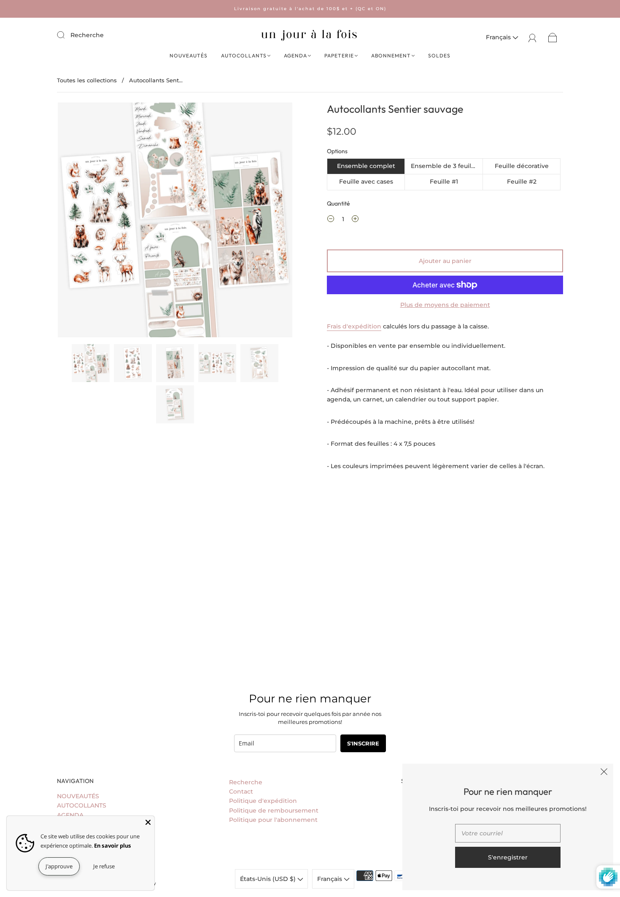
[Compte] (532, 37)
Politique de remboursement (273, 810)
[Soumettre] (66, 34)
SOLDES (439, 55)
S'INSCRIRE (363, 743)
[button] (81, 222)
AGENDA (295, 55)
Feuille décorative (522, 166)
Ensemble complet (366, 166)
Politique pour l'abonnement (273, 820)
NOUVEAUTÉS (189, 55)
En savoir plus (112, 845)
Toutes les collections (87, 80)
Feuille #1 (444, 181)
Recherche (87, 35)
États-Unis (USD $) (268, 879)
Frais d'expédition (354, 326)
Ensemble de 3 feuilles (445, 166)
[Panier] (552, 37)
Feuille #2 (521, 181)
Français (499, 37)
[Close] (148, 822)
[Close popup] (604, 773)
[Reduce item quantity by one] (330, 220)
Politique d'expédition (263, 801)
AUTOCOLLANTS (244, 55)
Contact (241, 791)
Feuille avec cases (366, 181)
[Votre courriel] (508, 833)
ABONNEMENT (391, 55)
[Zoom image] (175, 222)
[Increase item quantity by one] (355, 220)
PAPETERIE (339, 55)
